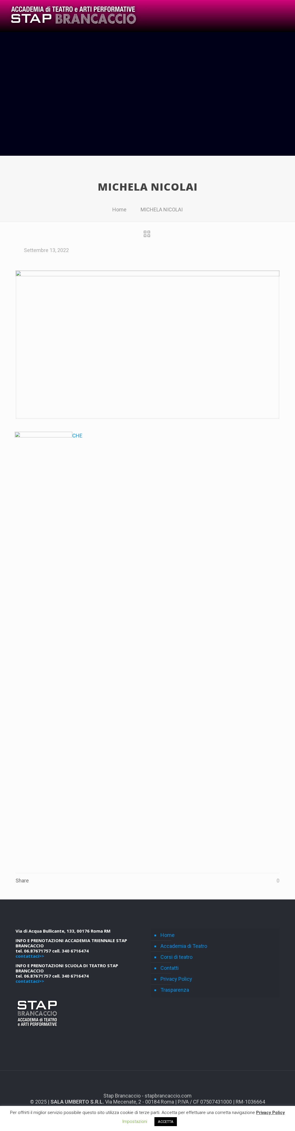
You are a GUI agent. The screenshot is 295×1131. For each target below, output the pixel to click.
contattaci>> (30, 956)
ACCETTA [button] (165, 1121)
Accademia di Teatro (183, 946)
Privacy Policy (176, 979)
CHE (77, 436)
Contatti (169, 968)
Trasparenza (174, 990)
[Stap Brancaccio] (73, 16)
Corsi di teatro (176, 957)
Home (119, 209)
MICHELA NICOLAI (162, 209)
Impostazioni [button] (134, 1121)
